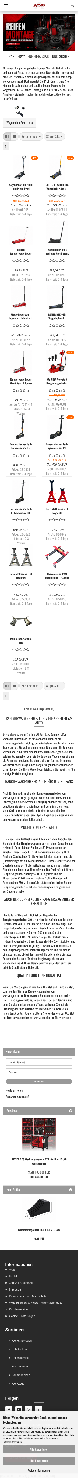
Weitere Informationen (39, 1470)
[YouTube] (18, 1410)
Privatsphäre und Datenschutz (28, 1296)
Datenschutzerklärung (12, 1442)
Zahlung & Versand (21, 1282)
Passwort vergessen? (17, 1096)
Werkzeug (18, 1383)
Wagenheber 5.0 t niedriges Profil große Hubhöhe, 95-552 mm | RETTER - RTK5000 (57, 251)
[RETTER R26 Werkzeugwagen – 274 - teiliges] (39, 1135)
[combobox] (31, 136)
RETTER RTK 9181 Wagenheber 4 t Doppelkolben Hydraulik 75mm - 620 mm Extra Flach (57, 316)
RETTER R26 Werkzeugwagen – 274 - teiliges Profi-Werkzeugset (39, 1161)
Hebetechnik (19, 1349)
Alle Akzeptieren (39, 1449)
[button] (7, 136)
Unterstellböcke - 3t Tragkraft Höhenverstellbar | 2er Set (57, 511)
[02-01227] (39, 1209)
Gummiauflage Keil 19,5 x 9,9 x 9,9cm (39, 1230)
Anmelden (39, 1081)
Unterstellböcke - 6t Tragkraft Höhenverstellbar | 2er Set (21, 576)
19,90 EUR (39, 1239)
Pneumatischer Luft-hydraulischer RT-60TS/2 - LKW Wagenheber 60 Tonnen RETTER (21, 446)
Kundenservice (18, 1309)
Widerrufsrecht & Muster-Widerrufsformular (35, 1302)
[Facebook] (8, 1410)
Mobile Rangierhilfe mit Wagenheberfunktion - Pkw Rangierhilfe (21, 640)
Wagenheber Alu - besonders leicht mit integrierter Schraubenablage (20, 316)
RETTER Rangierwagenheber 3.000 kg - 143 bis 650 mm (20, 251)
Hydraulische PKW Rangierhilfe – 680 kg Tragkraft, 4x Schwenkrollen (57, 576)
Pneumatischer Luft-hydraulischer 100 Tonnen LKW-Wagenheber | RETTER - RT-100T (20, 511)
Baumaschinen (21, 1375)
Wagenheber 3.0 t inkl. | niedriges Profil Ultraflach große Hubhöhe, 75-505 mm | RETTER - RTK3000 (21, 187)
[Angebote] (70, 1110)
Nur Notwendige (39, 1461)
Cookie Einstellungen (22, 1316)
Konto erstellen (14, 1090)
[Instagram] (28, 1410)
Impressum (16, 1289)
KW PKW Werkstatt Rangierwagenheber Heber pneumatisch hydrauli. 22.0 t (57, 381)
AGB (12, 1269)
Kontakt (14, 1276)
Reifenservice (20, 1357)
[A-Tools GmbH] (39, 5)
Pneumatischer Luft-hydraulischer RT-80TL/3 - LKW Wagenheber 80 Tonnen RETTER (57, 446)
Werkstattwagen (22, 1340)
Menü (5, 5)
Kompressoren (21, 1366)
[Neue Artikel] (70, 1190)
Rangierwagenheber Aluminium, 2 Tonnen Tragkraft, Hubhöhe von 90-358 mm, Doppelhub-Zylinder (20, 381)
